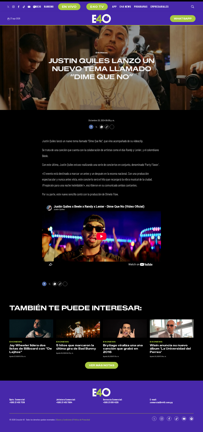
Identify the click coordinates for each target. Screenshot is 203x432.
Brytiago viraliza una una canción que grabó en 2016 (123, 349)
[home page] (101, 18)
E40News (102, 52)
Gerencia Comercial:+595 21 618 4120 (112, 401)
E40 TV (97, 6)
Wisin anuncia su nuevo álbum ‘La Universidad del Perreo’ (170, 349)
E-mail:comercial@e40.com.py (161, 401)
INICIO (37, 6)
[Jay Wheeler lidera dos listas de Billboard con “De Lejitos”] (31, 328)
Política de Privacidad (81, 419)
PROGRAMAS (141, 6)
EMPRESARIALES (160, 6)
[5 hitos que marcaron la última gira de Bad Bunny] (78, 328)
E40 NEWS (125, 6)
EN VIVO (69, 6)
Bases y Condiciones (64, 419)
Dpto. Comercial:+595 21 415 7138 (17, 401)
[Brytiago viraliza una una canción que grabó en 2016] (125, 328)
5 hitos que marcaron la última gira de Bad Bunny (76, 347)
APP (114, 6)
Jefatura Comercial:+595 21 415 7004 (65, 401)
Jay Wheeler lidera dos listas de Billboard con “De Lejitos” (30, 349)
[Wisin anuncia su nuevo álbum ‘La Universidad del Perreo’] (172, 328)
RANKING (49, 6)
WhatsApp (183, 18)
